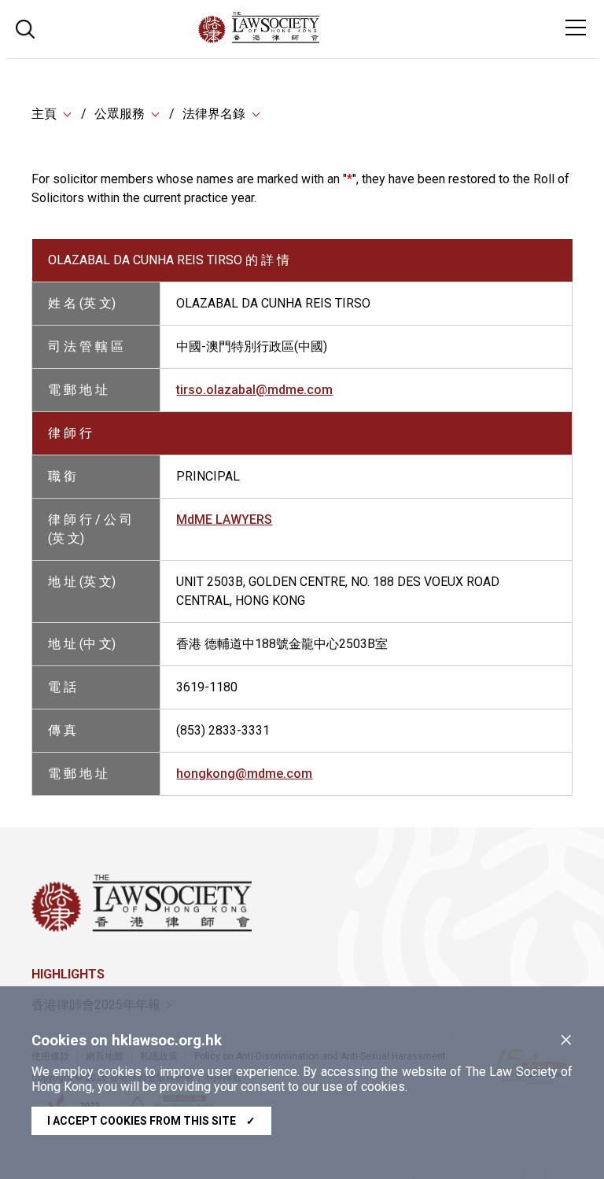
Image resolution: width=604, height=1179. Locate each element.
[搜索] (25, 27)
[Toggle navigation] (575, 27)
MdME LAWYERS (224, 519)
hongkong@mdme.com (244, 773)
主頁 (44, 113)
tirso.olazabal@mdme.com (254, 389)
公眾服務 (119, 113)
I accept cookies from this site (151, 1121)
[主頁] (301, 38)
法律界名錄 (213, 113)
